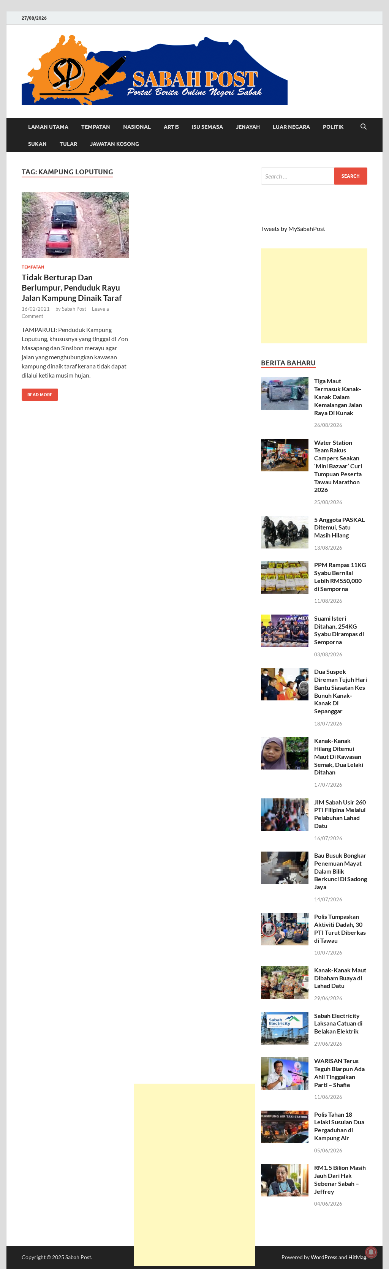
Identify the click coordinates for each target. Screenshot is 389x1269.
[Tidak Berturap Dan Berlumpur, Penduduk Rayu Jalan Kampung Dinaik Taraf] (75, 225)
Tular (68, 144)
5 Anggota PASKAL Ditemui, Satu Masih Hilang (339, 527)
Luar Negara (291, 127)
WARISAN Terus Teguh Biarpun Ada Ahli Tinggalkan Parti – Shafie (339, 1072)
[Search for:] (314, 176)
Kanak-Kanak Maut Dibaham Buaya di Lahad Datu (340, 977)
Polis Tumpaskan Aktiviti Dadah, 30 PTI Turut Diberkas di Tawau (340, 928)
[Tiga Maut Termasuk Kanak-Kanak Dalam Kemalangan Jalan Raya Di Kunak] (284, 381)
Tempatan (95, 127)
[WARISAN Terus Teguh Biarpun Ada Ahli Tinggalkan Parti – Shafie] (284, 1061)
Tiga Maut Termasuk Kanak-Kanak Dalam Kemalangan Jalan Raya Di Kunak (338, 396)
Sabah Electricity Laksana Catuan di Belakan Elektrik (338, 1023)
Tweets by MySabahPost (293, 228)
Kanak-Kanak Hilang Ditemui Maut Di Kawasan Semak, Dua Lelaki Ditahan (338, 756)
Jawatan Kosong (114, 144)
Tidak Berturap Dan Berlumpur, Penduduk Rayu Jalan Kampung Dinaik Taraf (72, 287)
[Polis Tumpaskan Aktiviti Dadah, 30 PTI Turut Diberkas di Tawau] (284, 917)
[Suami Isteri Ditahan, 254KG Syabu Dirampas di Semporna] (284, 619)
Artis (171, 127)
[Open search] (363, 127)
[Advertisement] (314, 295)
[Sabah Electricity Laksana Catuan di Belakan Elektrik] (284, 1016)
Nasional (137, 127)
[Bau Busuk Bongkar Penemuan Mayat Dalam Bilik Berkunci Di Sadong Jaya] (284, 856)
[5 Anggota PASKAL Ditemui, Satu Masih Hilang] (284, 520)
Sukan (37, 144)
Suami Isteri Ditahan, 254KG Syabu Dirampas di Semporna (339, 630)
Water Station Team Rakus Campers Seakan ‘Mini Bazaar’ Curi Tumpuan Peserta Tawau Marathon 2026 (338, 466)
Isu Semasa (207, 127)
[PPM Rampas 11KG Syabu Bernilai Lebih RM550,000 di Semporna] (284, 565)
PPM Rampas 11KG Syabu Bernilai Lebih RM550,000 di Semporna (340, 576)
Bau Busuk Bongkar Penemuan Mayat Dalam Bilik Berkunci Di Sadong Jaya (340, 871)
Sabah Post (74, 309)
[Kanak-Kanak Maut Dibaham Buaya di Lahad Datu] (284, 970)
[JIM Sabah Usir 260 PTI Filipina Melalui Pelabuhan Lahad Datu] (284, 802)
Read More (37, 393)
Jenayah (248, 127)
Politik (333, 127)
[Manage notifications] (371, 1252)
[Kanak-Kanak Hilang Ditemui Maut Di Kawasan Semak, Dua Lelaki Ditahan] (284, 741)
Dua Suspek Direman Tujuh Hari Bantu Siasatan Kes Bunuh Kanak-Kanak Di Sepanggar (340, 691)
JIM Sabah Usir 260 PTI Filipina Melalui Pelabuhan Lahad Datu (340, 813)
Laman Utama (48, 127)
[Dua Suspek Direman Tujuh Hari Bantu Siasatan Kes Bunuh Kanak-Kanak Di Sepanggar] (284, 672)
